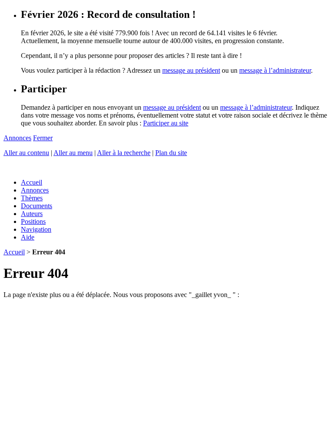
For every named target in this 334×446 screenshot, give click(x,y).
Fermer (43, 138)
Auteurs (32, 213)
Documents (36, 205)
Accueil (31, 182)
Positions (33, 221)
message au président (191, 70)
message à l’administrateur (275, 70)
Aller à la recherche (123, 152)
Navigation (36, 229)
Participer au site (165, 123)
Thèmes (32, 198)
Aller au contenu (26, 152)
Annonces (17, 138)
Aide (27, 237)
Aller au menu (73, 152)
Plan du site (171, 152)
